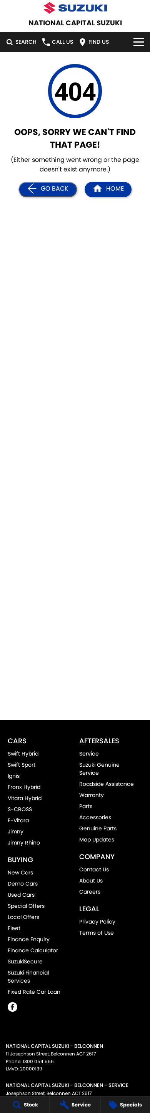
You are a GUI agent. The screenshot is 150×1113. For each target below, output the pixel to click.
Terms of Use (96, 933)
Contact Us (94, 869)
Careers (89, 892)
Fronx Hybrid (24, 787)
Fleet (14, 928)
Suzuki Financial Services (28, 977)
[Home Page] (75, 8)
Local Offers (23, 917)
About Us (91, 880)
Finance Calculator (33, 950)
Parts (85, 806)
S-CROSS (20, 809)
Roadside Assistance (106, 784)
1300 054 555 (38, 1061)
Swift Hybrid (23, 753)
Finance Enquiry (29, 939)
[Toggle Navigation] (138, 42)
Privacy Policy (97, 921)
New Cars (20, 872)
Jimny (15, 831)
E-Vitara (18, 820)
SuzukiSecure (25, 961)
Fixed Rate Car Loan (34, 992)
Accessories (95, 817)
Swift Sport (21, 765)
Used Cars (21, 895)
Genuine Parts (98, 828)
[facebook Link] (12, 1007)
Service (89, 753)
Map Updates (96, 839)
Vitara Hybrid (25, 798)
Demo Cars (23, 883)
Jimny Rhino (24, 842)
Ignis (14, 776)
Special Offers (26, 906)
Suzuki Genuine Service (99, 769)
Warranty (91, 795)
